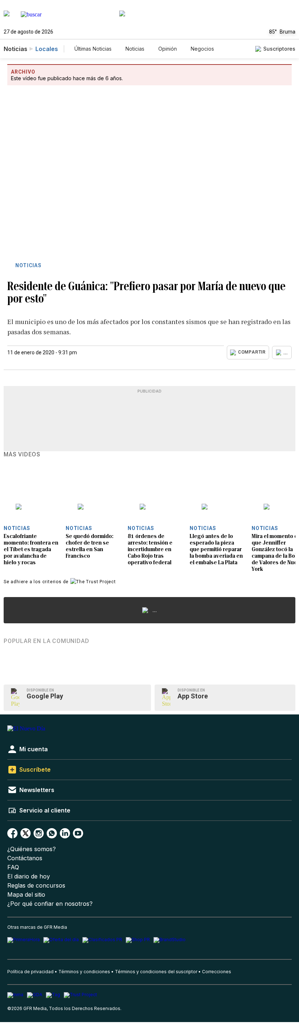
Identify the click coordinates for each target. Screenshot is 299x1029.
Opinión (167, 49)
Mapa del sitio (26, 894)
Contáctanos (24, 858)
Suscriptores (279, 49)
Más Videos (22, 454)
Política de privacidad (30, 971)
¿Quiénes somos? (31, 849)
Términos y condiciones (84, 971)
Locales (46, 48)
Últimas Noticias (93, 49)
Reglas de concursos (36, 885)
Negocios (202, 49)
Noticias (134, 49)
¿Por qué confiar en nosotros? (50, 903)
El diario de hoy (28, 876)
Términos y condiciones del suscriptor (156, 971)
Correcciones (216, 971)
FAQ (13, 867)
